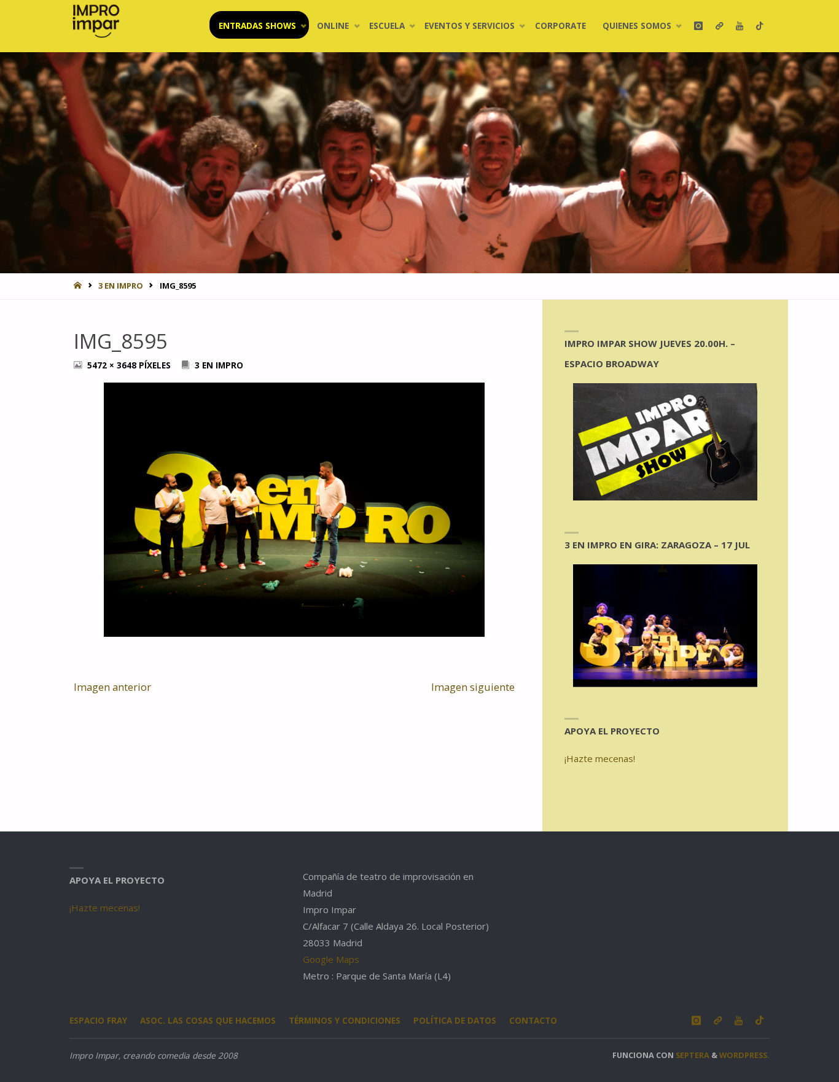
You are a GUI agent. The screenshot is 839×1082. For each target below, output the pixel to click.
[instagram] (698, 26)
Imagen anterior (112, 687)
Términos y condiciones (344, 1020)
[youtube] (739, 26)
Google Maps (331, 959)
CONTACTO (533, 1020)
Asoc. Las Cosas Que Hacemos (208, 1020)
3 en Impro (120, 285)
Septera (691, 1055)
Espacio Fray (98, 1020)
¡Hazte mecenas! (599, 758)
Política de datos (454, 1020)
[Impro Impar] (95, 21)
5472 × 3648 (113, 365)
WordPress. (744, 1055)
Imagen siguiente (473, 687)
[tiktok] (759, 26)
